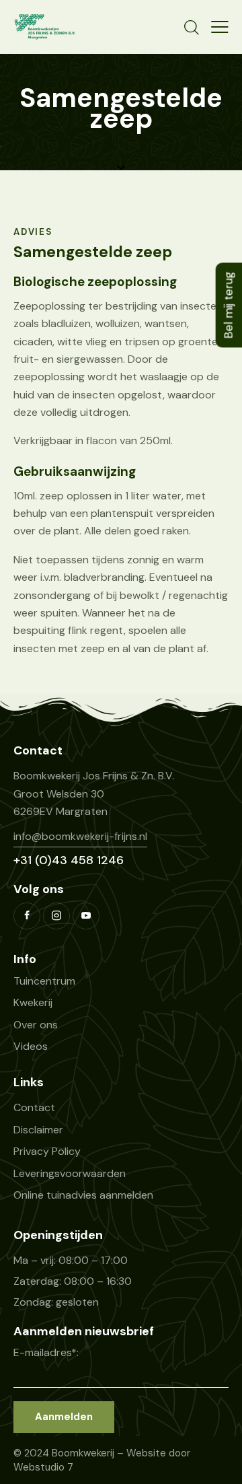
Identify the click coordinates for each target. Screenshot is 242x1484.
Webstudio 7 (43, 1467)
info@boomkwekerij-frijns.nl (80, 836)
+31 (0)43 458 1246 (68, 860)
